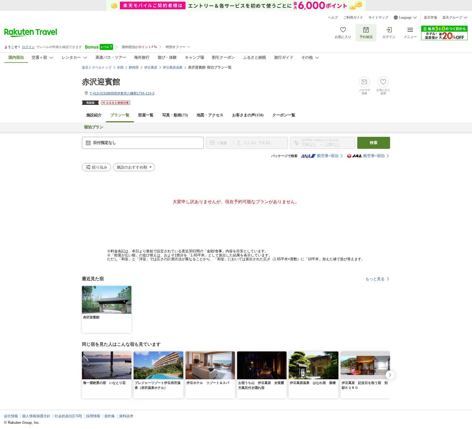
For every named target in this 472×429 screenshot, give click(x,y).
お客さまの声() (248, 115)
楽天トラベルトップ (96, 67)
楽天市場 (430, 17)
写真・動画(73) (175, 115)
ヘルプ (333, 17)
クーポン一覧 (283, 115)
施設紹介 (94, 115)
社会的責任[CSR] (68, 416)
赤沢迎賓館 (101, 82)
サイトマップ (378, 17)
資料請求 (126, 416)
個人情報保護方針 (36, 416)
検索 (373, 143)
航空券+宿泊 (327, 156)
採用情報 (93, 416)
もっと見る (375, 279)
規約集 (109, 416)
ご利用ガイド (353, 17)
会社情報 (11, 416)
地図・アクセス (210, 115)
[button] (128, 289)
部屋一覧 (146, 115)
